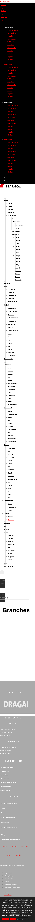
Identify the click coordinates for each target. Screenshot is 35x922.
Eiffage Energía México (17, 259)
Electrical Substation (11, 353)
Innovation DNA (11, 397)
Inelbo (17, 228)
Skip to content (5, 1)
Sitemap (7, 881)
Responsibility (8, 408)
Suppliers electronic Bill (11, 544)
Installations (12, 295)
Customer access (11, 552)
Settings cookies (23, 919)
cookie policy (19, 915)
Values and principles (8, 818)
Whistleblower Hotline (11, 884)
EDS (5, 563)
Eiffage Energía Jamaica (18, 268)
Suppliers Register (11, 536)
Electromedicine (13, 331)
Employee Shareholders (12, 477)
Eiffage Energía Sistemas (11, 209)
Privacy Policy (9, 876)
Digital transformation (12, 403)
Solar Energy (10, 341)
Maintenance (12, 308)
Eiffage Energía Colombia (18, 277)
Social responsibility (12, 412)
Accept (5, 919)
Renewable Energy (11, 325)
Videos (10, 510)
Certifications (12, 441)
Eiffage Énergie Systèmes (9, 827)
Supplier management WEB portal (11, 39)
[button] (3, 194)
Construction (12, 311)
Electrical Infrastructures (13, 300)
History (3, 808)
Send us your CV (9, 492)
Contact (6, 513)
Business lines (7, 284)
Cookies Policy (9, 879)
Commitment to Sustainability (10, 839)
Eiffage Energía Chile (17, 240)
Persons (6, 445)
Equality (10, 473)
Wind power (10, 347)
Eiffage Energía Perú (17, 249)
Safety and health (10, 420)
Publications (12, 507)
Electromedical (8, 566)
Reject (13, 919)
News (10, 504)
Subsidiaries (12, 215)
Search (3, 580)
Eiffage (6, 200)
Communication (9, 500)
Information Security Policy (12, 887)
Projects (6, 305)
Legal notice (8, 873)
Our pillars (10, 378)
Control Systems (11, 335)
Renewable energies (11, 290)
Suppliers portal (11, 558)
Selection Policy (11, 458)
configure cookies (15, 914)
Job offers (10, 483)
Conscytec (19, 225)
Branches (11, 520)
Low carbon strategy (10, 371)
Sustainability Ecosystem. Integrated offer (12, 387)
